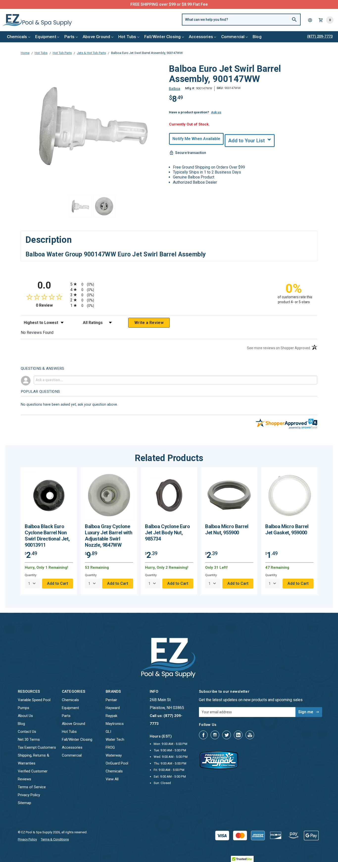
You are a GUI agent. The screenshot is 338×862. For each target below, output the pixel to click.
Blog (257, 36)
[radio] (169, 284)
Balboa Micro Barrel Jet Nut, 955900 (226, 529)
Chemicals (17, 36)
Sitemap (24, 803)
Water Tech (115, 739)
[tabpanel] (49, 530)
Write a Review (149, 322)
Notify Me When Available (196, 138)
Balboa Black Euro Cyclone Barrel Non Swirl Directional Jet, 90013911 (47, 535)
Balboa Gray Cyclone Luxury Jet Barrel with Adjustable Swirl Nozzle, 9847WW (108, 535)
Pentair (111, 700)
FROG (110, 747)
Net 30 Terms (29, 739)
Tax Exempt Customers (37, 747)
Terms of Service (32, 787)
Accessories (201, 36)
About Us (25, 716)
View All (112, 779)
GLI (108, 731)
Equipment (45, 36)
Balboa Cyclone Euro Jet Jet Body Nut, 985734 (167, 532)
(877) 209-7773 (187, 4)
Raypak (111, 716)
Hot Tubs (127, 36)
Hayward (113, 708)
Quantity (30, 575)
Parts (69, 36)
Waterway (114, 755)
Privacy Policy (29, 795)
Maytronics (115, 723)
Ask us (216, 112)
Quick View (49, 497)
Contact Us (27, 731)
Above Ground (96, 36)
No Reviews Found (37, 332)
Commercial (233, 36)
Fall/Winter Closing (162, 36)
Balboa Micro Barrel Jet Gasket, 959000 (286, 529)
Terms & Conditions (55, 839)
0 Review (52, 305)
